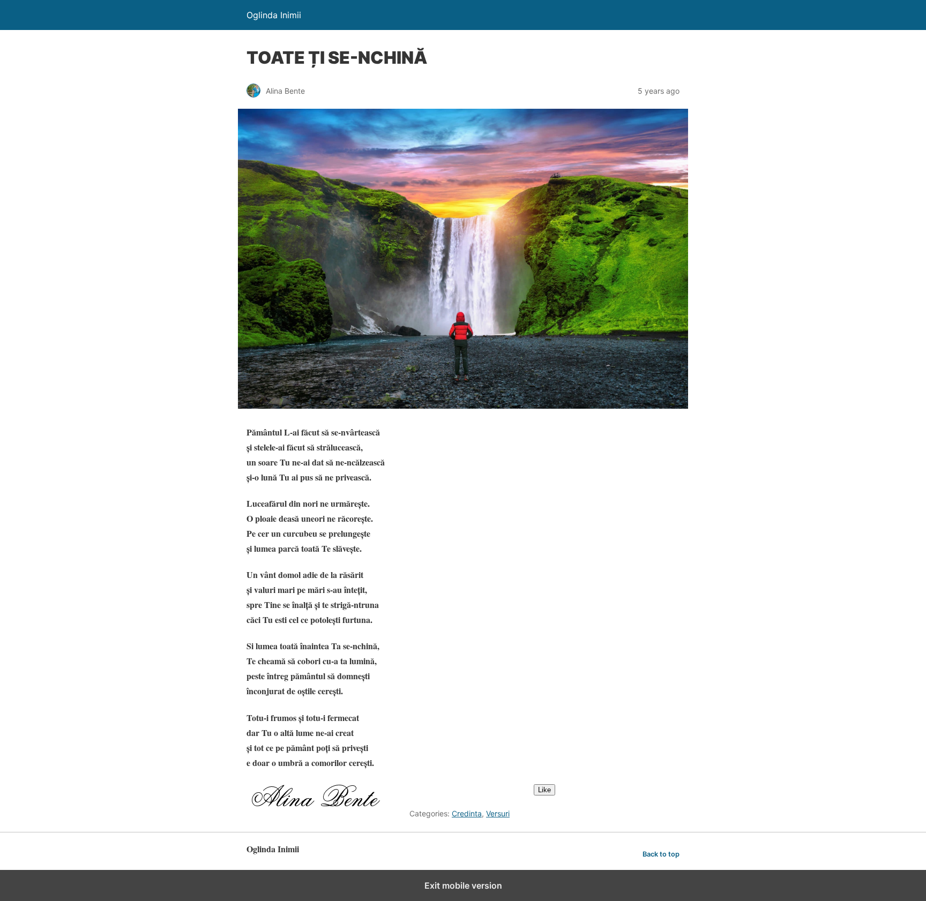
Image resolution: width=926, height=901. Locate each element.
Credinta (467, 813)
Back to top (661, 854)
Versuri (498, 813)
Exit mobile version (463, 885)
